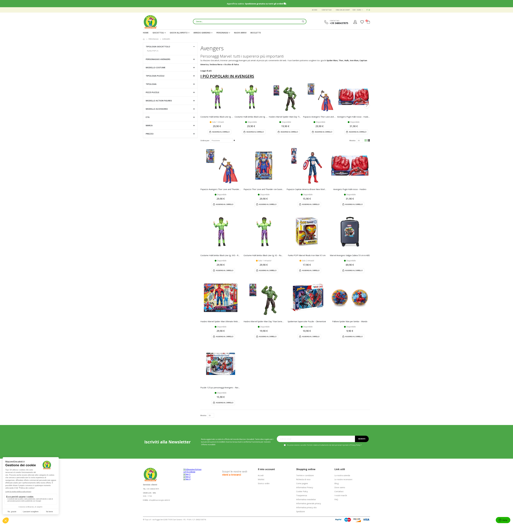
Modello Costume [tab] (155, 67)
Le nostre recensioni (343, 479)
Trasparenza (301, 495)
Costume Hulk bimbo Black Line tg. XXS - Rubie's (251, 116)
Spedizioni (300, 511)
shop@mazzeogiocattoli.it (159, 500)
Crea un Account (343, 10)
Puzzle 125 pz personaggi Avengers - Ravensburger (220, 387)
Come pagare (302, 483)
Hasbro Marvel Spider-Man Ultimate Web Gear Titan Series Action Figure (220, 321)
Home (144, 39)
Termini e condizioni (305, 475)
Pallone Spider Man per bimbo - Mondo (349, 321)
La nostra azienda (342, 475)
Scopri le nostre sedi (234, 473)
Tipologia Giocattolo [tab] (158, 46)
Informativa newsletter (306, 499)
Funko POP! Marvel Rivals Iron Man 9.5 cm (307, 255)
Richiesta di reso (303, 479)
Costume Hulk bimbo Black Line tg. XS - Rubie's (216, 116)
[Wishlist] (362, 22)
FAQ (336, 499)
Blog (336, 483)
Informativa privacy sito (306, 507)
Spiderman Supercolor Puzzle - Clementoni (307, 321)
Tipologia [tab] (151, 84)
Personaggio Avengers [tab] (158, 59)
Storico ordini (263, 483)
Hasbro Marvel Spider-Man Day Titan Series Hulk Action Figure (285, 116)
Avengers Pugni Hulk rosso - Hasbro (353, 116)
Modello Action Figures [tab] (159, 100)
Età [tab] (147, 117)
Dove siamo (339, 487)
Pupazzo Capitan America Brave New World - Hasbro (307, 189)
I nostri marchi (340, 495)
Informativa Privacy (304, 487)
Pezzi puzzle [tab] (152, 92)
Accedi (314, 10)
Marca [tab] (149, 125)
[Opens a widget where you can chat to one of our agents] (503, 520)
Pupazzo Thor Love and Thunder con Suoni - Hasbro (264, 189)
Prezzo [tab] (149, 133)
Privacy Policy (355, 445)
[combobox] (249, 21)
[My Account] (355, 22)
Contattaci (327, 10)
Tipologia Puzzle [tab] (155, 75)
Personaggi (153, 39)
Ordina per (204, 140)
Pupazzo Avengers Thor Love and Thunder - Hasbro (319, 116)
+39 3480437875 (152, 489)
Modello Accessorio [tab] (157, 108)
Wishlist (261, 479)
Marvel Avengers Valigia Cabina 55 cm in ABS (350, 255)
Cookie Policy (302, 491)
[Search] (303, 21)
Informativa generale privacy (308, 503)
